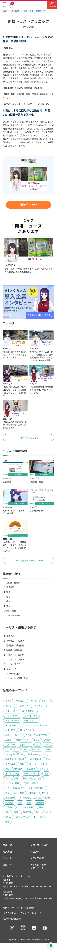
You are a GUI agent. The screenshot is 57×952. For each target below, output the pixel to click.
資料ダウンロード (28, 204)
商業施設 (10, 587)
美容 (29, 802)
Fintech (47, 744)
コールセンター (13, 615)
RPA (25, 749)
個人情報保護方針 (12, 918)
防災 (38, 812)
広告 (7, 778)
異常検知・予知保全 (15, 640)
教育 (7, 792)
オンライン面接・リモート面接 (29, 816)
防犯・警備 (11, 610)
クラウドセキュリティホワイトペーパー (23, 913)
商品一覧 (7, 844)
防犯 (47, 812)
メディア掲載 (37, 858)
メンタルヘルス (12, 725)
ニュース (7, 858)
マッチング (11, 668)
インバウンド (38, 705)
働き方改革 (10, 763)
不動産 (21, 759)
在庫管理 (31, 768)
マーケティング (30, 720)
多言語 (43, 768)
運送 (41, 807)
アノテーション (13, 673)
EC (37, 744)
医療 (7, 768)
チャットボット (12, 720)
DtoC (36, 739)
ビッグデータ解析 (26, 807)
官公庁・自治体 (13, 582)
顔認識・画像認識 (14, 650)
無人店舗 (9, 802)
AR (28, 739)
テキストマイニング (15, 654)
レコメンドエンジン (15, 659)
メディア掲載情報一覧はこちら (28, 560)
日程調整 (33, 792)
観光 (8, 601)
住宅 (8, 596)
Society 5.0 (10, 754)
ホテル (8, 701)
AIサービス (10, 730)
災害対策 (46, 797)
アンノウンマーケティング (35, 725)
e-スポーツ (10, 744)
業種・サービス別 (39, 844)
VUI (44, 754)
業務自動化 (10, 797)
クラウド (33, 701)
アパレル (20, 701)
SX (21, 754)
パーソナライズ (13, 664)
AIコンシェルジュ (13, 734)
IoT (6, 749)
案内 (44, 792)
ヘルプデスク (11, 710)
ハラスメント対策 (31, 773)
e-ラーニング (25, 744)
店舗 (16, 778)
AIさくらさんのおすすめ (36, 734)
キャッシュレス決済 (28, 797)
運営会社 (7, 864)
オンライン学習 (12, 773)
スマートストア (30, 715)
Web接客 (9, 759)
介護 (48, 759)
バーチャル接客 (12, 783)
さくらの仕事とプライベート (38, 866)
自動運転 (40, 802)
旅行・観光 (19, 792)
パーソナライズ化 (36, 763)
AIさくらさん (25, 730)
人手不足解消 (35, 759)
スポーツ (45, 701)
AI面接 (19, 739)
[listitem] (24, 161)
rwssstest (36, 749)
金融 (7, 812)
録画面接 (27, 812)
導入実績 (15, 11)
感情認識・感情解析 (15, 645)
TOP (5, 11)
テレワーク (23, 705)
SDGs (48, 749)
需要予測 (10, 636)
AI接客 (8, 739)
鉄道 (8, 591)
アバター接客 (30, 783)
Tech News (33, 754)
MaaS (16, 749)
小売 (46, 773)
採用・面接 (28, 778)
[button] (4, 4)
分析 (22, 763)
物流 (20, 802)
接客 (40, 778)
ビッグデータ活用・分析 (17, 678)
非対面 (8, 816)
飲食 (8, 605)
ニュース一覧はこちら (28, 437)
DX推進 (47, 739)
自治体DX (9, 807)
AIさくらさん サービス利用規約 (18, 908)
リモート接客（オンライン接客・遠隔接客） (24, 788)
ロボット (9, 705)
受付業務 (18, 768)
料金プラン (36, 851)
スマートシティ (12, 715)
